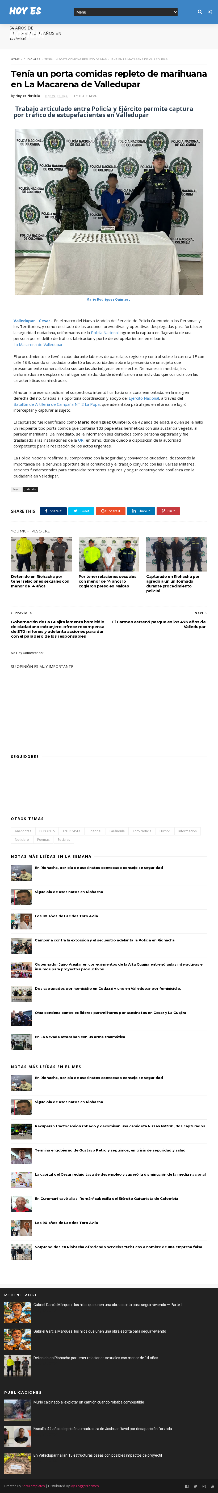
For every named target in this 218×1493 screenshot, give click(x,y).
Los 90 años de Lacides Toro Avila (66, 916)
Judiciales (32, 59)
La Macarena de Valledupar (38, 344)
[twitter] (195, 1486)
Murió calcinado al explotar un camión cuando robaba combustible (88, 1402)
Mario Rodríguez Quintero (108, 299)
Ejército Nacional (144, 398)
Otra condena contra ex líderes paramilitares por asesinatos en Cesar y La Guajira (110, 1012)
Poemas (43, 839)
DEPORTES (47, 831)
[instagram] (204, 1486)
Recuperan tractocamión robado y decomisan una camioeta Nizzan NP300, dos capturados (120, 1126)
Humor (165, 831)
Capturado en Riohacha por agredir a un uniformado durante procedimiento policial (172, 583)
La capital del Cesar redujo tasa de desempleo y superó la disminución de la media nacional (120, 1174)
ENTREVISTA (72, 831)
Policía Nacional (105, 332)
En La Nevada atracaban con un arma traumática (80, 1037)
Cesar (44, 320)
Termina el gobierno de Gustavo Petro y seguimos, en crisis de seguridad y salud (110, 1150)
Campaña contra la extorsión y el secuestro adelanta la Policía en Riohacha (104, 940)
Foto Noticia (142, 831)
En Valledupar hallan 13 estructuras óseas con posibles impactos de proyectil (97, 1455)
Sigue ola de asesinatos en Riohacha (69, 892)
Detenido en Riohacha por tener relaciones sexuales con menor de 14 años (40, 581)
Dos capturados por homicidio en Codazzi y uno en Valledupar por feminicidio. (108, 988)
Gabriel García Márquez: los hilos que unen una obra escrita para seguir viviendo (99, 1331)
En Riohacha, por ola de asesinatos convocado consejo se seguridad (99, 867)
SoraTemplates (33, 1486)
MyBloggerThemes (84, 1486)
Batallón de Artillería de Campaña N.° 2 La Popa (57, 404)
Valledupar (24, 320)
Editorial (95, 831)
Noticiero (22, 839)
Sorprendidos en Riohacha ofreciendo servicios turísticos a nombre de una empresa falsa (118, 1247)
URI (81, 440)
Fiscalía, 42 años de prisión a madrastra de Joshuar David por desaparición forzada (102, 1429)
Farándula (117, 831)
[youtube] (212, 1486)
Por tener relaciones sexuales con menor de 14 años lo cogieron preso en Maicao (107, 581)
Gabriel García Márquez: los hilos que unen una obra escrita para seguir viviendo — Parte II (107, 1305)
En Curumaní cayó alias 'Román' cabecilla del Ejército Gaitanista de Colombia (106, 1198)
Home (15, 59)
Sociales (64, 839)
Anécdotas (23, 831)
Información (187, 831)
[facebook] (186, 1486)
